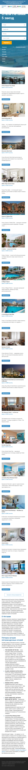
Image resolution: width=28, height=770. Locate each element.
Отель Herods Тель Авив (8, 85)
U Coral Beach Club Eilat (8, 314)
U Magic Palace (6, 281)
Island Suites (5, 543)
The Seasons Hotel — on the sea (10, 412)
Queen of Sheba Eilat (7, 216)
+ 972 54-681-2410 (24, 7)
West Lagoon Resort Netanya (9, 575)
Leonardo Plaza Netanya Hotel (9, 477)
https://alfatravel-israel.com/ (16, 3)
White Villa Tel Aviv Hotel (8, 183)
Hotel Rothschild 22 (7, 118)
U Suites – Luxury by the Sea (9, 249)
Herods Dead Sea (6, 445)
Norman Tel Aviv (6, 347)
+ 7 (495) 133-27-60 (14, 7)
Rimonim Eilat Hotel (7, 151)
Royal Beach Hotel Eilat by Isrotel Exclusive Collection (13, 380)
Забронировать (5, 99)
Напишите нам (4, 6)
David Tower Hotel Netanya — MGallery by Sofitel (12, 511)
